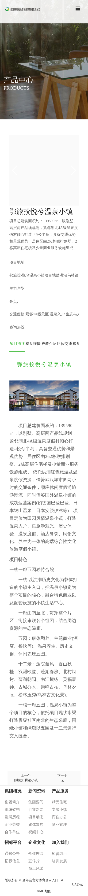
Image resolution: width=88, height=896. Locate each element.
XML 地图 (44, 891)
